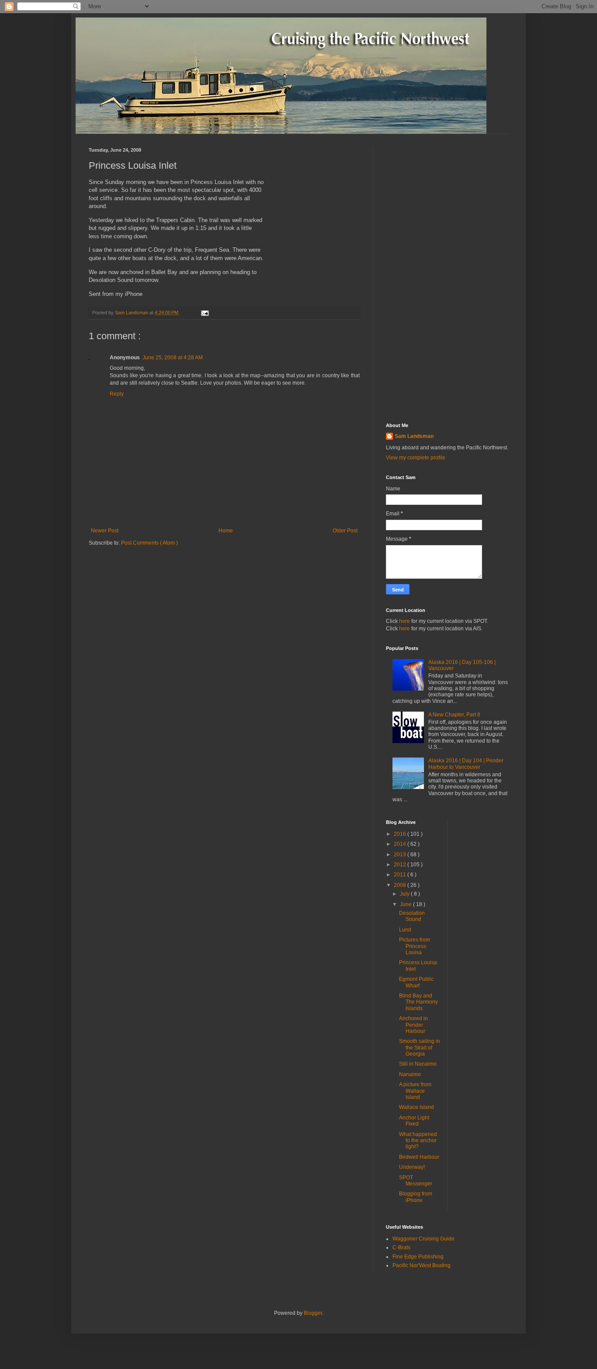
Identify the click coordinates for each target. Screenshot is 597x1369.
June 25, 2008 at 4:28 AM (172, 357)
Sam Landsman (414, 436)
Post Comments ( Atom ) (149, 543)
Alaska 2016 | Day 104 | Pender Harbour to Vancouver (465, 763)
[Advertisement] (447, 278)
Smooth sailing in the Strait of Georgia (419, 1047)
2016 (400, 834)
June (406, 904)
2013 (400, 854)
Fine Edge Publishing (418, 1257)
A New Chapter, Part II (454, 715)
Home (226, 531)
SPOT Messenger (415, 1180)
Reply (117, 394)
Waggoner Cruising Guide (423, 1239)
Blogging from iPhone (415, 1197)
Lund (405, 930)
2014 (400, 844)
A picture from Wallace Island (415, 1090)
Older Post (345, 531)
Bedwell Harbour (419, 1157)
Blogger (313, 1313)
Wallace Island (416, 1107)
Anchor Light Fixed (414, 1121)
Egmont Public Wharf (416, 982)
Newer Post (104, 531)
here (404, 621)
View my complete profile (415, 458)
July (405, 894)
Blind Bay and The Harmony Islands (418, 1002)
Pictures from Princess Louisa (414, 946)
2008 (400, 885)
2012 (400, 865)
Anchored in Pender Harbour (413, 1024)
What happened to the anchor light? (418, 1140)
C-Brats (401, 1247)
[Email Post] (204, 312)
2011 (400, 875)
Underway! (412, 1167)
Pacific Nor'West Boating (421, 1265)
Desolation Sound (412, 916)
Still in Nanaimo (418, 1064)
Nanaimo (410, 1074)
